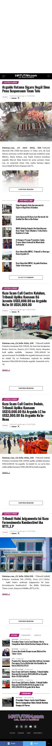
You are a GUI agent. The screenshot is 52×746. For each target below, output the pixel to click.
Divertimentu (37, 733)
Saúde (29, 733)
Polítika (12, 733)
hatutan (14, 98)
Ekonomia (21, 733)
